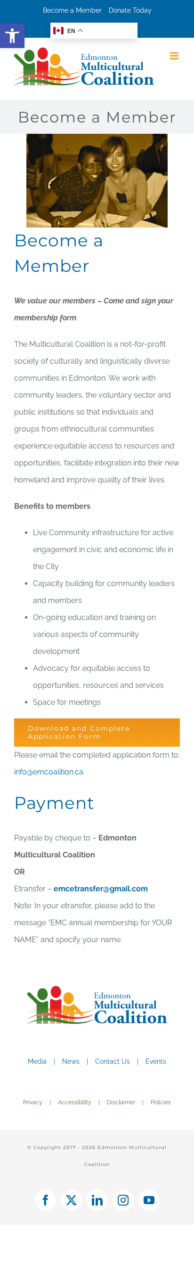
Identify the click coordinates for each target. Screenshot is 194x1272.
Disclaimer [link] (121, 1102)
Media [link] (37, 1061)
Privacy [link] (32, 1102)
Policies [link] (161, 1102)
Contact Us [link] (112, 1061)
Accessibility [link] (74, 1102)
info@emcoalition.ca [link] (48, 771)
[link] (12, 36)
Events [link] (156, 1061)
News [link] (71, 1061)
